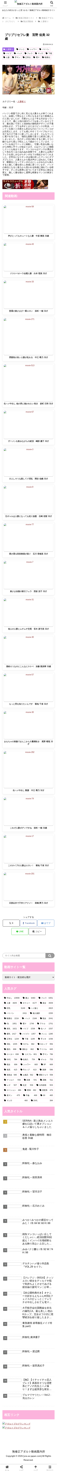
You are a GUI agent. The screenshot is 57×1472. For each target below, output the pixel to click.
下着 (50, 53)
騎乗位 (47, 57)
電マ (38, 57)
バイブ (8, 53)
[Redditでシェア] (35, 1029)
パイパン (45, 49)
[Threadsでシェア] (22, 1029)
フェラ (30, 53)
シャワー (33, 49)
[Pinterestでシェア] (22, 1038)
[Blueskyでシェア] (35, 1021)
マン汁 (40, 53)
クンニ (21, 49)
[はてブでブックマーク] (47, 1029)
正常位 (28, 57)
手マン (17, 57)
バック (19, 53)
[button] (37, 931)
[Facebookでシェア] (9, 1029)
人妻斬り (9, 49)
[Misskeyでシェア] (47, 1021)
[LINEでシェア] (9, 1038)
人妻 (8, 57)
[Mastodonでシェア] (22, 1021)
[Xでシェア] (9, 1021)
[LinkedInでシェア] (35, 1038)
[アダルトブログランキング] (16, 1423)
